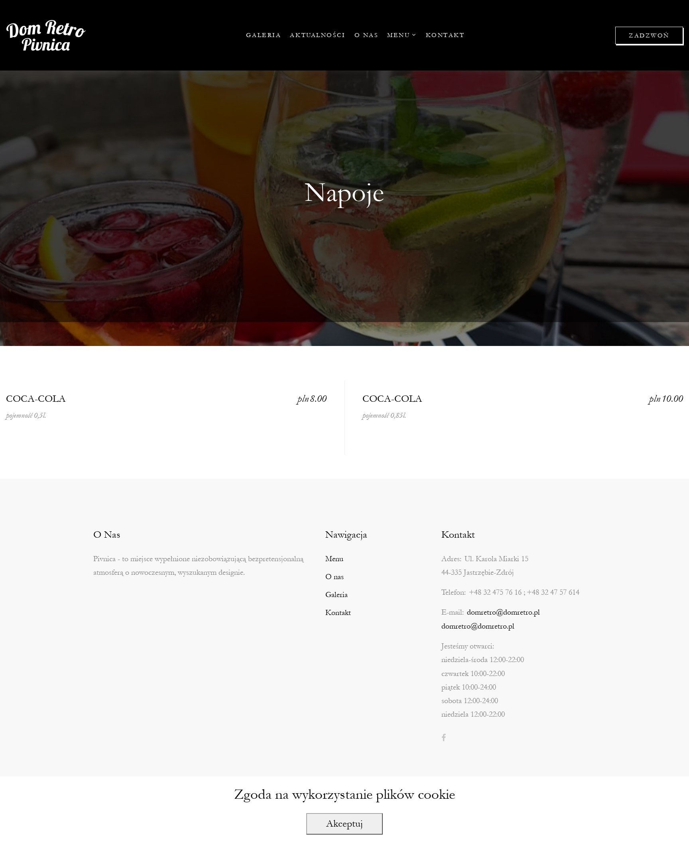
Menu (398, 35)
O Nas (366, 35)
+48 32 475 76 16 (495, 592)
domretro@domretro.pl (503, 612)
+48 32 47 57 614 (553, 592)
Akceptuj (344, 823)
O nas (334, 576)
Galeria (263, 35)
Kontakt (445, 35)
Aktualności (317, 35)
